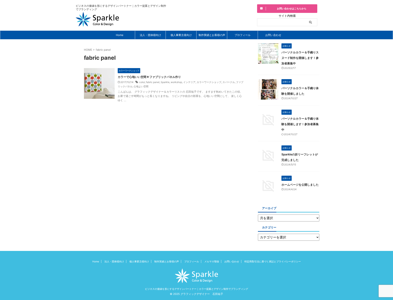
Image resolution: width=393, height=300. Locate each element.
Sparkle (165, 82)
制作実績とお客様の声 (212, 35)
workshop (176, 82)
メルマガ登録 (211, 261)
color (142, 82)
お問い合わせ (273, 35)
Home (119, 35)
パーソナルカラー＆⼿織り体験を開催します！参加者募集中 (300, 124)
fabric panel (152, 82)
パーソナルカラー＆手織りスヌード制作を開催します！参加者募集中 (300, 58)
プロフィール (243, 35)
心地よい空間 (141, 86)
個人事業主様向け (181, 35)
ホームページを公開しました (300, 184)
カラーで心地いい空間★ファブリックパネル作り (149, 77)
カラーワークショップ (209, 82)
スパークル (228, 82)
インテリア (189, 82)
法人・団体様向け (150, 35)
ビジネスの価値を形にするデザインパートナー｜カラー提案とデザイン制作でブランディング (196, 288)
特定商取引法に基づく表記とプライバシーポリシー (272, 261)
